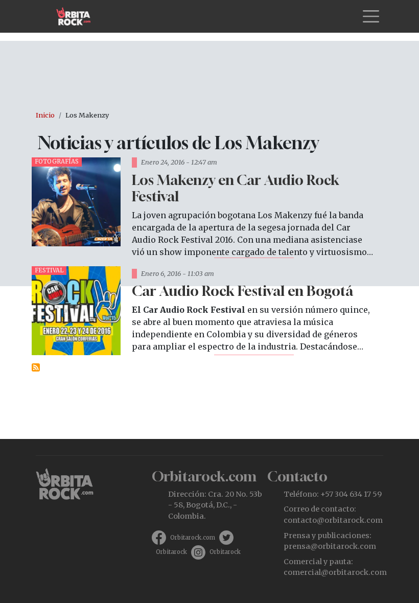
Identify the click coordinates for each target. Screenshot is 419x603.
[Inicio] (77, 16)
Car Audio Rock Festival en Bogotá (242, 290)
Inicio (45, 115)
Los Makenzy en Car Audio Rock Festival (235, 188)
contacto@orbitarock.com (333, 520)
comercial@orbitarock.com (335, 572)
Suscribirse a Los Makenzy (36, 367)
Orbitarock (171, 551)
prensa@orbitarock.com (330, 546)
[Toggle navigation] (371, 16)
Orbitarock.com (192, 537)
